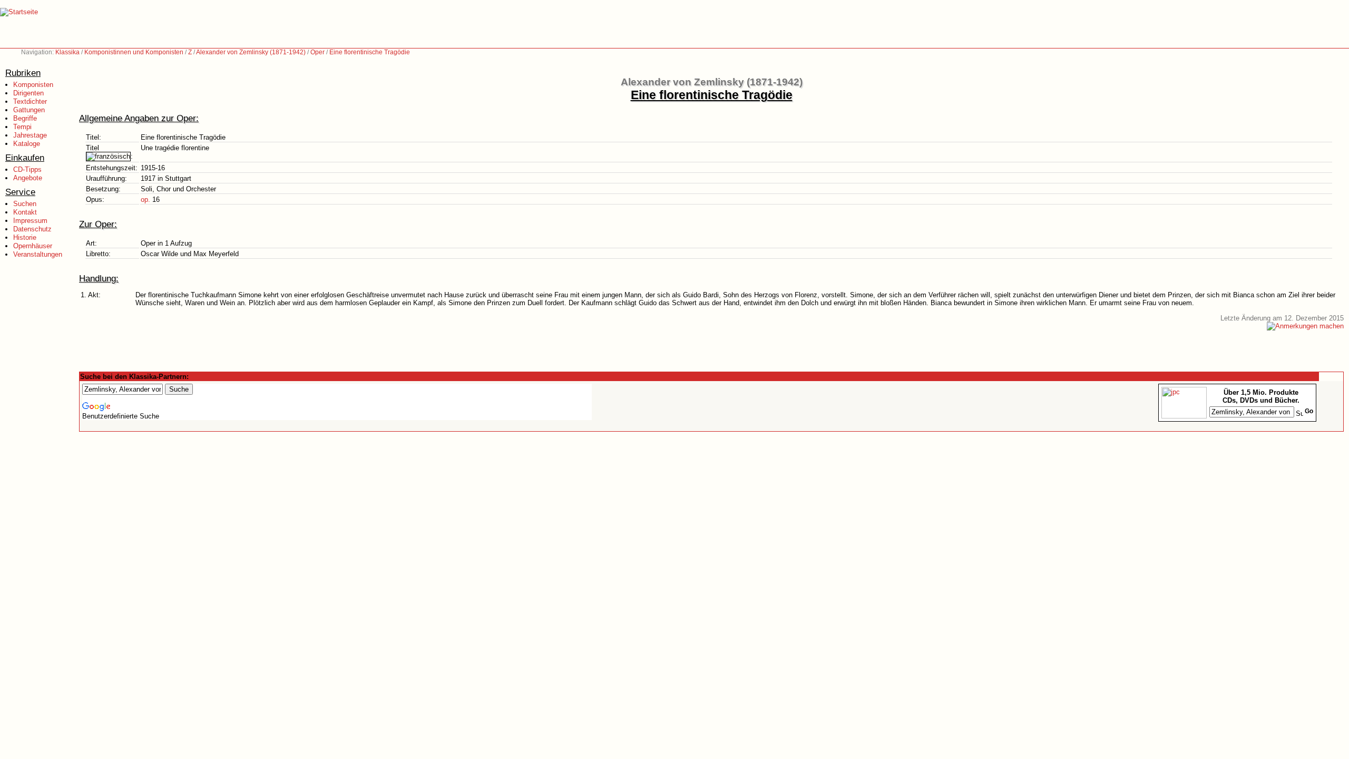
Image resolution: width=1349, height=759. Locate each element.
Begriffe (25, 118)
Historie (24, 237)
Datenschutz (32, 229)
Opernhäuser (32, 246)
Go (1309, 411)
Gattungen (29, 110)
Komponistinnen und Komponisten (133, 52)
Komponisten (33, 85)
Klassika (67, 52)
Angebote (27, 178)
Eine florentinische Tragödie (369, 52)
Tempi (22, 127)
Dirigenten (28, 93)
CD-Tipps (27, 169)
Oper (317, 52)
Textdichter (30, 101)
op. (145, 199)
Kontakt (25, 212)
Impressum (30, 221)
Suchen (24, 204)
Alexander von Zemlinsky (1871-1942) (251, 52)
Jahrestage (30, 135)
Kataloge (26, 144)
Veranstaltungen (37, 254)
